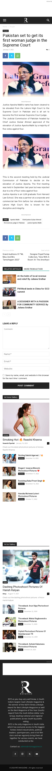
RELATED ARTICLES (12, 269)
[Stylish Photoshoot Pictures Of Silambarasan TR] (9, 634)
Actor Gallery (9, 544)
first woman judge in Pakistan (14, 223)
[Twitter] (11, 55)
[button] (4, 20)
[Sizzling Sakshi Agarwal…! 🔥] (9, 458)
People (12, 26)
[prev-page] (4, 314)
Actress (5, 435)
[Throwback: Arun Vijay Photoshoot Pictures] (9, 609)
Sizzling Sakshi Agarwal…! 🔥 (30, 455)
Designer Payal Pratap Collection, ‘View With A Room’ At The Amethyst (38, 257)
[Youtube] (36, 754)
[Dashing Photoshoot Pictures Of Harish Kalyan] (26, 566)
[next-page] (8, 314)
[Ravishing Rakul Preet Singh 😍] (9, 484)
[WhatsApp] (17, 55)
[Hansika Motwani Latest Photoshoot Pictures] (9, 497)
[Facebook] (5, 55)
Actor (5, 582)
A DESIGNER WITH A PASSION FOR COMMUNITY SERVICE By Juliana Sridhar (32, 304)
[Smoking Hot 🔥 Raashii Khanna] (26, 419)
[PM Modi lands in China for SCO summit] (9, 291)
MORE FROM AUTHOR (33, 269)
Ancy (4, 594)
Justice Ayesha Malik (34, 223)
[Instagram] (22, 754)
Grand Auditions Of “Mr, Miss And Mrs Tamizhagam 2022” (13, 257)
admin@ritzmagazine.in (31, 746)
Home (5, 26)
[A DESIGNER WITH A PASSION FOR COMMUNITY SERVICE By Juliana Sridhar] (9, 304)
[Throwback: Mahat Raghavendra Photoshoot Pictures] (9, 622)
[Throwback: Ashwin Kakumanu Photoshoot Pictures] (9, 647)
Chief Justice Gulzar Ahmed (31, 220)
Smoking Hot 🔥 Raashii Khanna (22, 439)
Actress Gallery (10, 397)
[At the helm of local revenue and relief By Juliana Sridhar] (9, 279)
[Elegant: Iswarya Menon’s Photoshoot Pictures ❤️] (9, 471)
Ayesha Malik (14, 220)
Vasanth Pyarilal (9, 443)
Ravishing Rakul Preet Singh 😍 (31, 481)
